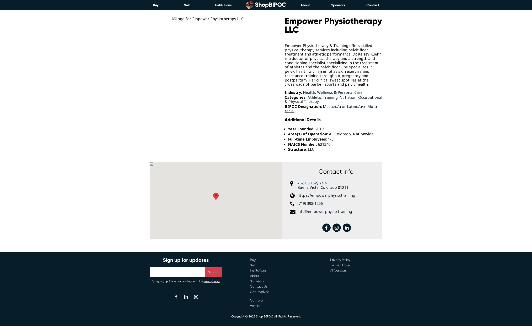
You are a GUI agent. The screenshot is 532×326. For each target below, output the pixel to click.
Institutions (223, 5)
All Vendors (338, 270)
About (305, 5)
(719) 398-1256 (310, 203)
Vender (255, 306)
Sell (187, 5)
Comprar (257, 300)
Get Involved (259, 292)
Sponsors (338, 5)
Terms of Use (340, 265)
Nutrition (348, 97)
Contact (372, 5)
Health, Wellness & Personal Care (332, 92)
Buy (156, 5)
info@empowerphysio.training (324, 211)
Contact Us (258, 286)
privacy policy (211, 281)
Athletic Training (323, 97)
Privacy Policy (340, 260)
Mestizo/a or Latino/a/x (344, 106)
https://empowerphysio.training (326, 195)
